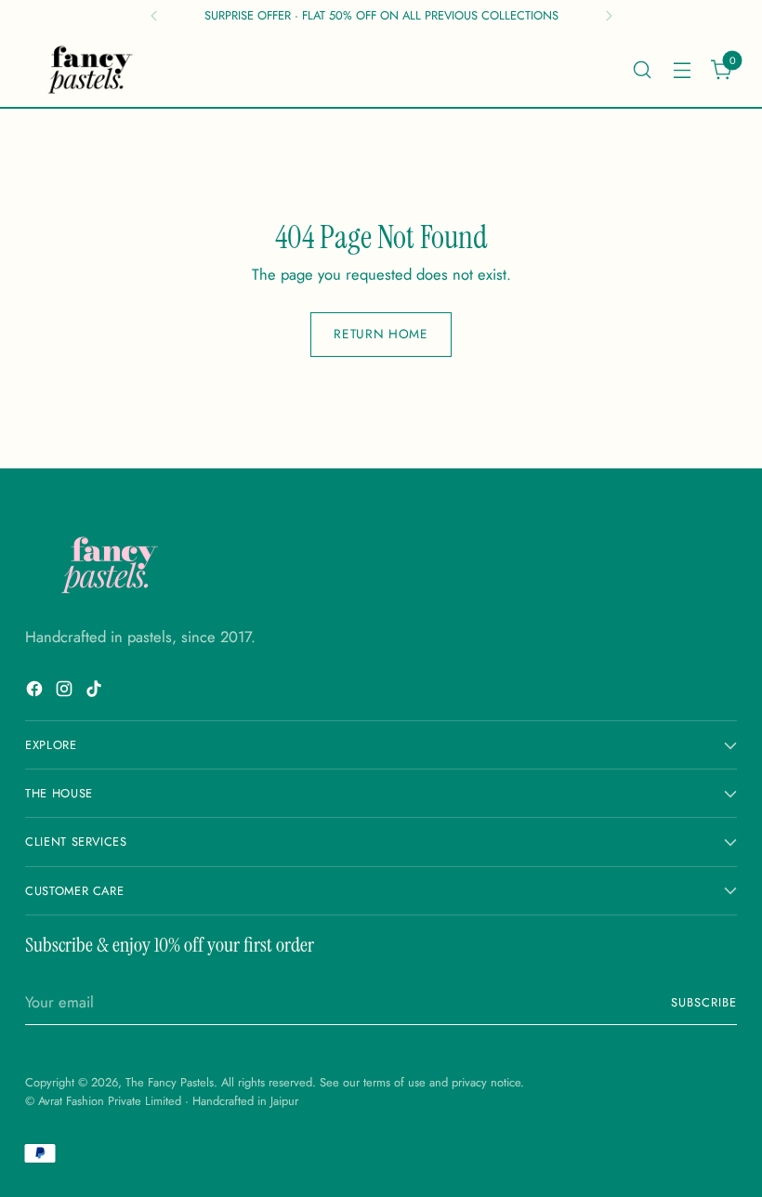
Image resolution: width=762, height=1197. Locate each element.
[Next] (608, 16)
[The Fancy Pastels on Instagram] (66, 691)
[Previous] (154, 16)
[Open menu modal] (682, 69)
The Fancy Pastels (169, 1082)
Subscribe (704, 1002)
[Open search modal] (642, 69)
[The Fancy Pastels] (91, 69)
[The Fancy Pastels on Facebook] (36, 691)
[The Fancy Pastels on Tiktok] (96, 691)
